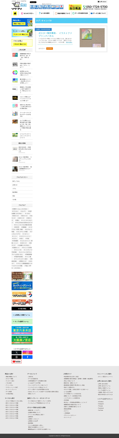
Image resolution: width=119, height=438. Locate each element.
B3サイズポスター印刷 (12, 409)
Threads (100, 406)
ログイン (66, 411)
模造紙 (24, 227)
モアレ (15, 238)
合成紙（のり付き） (24, 245)
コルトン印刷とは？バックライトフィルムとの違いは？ (25, 98)
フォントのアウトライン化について (38, 385)
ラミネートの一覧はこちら (21, 34)
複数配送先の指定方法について (72, 404)
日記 (13, 196)
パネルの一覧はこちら (20, 44)
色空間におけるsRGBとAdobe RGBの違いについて (25, 73)
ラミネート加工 (10, 381)
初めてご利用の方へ (69, 387)
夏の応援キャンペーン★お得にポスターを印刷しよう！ (25, 81)
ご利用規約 (67, 413)
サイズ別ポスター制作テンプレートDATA (39, 401)
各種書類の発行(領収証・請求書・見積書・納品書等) (78, 378)
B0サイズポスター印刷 (12, 403)
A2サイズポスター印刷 (12, 416)
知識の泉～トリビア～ (34, 410)
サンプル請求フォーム (22, 321)
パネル (28, 213)
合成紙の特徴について (34, 412)
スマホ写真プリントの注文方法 (72, 393)
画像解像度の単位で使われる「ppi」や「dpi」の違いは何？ (25, 56)
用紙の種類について (11, 376)
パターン (26, 234)
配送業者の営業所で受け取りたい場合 (74, 385)
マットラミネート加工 (21, 259)
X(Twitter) (100, 401)
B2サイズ (15, 215)
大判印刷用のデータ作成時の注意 (37, 381)
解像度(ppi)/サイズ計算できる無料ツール (39, 429)
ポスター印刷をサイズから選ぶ (14, 401)
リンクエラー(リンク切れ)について (37, 387)
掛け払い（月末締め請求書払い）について (75, 402)
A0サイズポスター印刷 (12, 411)
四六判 (17, 227)
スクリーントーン (25, 236)
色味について (31, 393)
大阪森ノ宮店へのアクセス (105, 392)
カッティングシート (11, 389)
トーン (15, 236)
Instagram (101, 403)
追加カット (16, 247)
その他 (14, 199)
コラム (14, 188)
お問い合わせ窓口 (103, 383)
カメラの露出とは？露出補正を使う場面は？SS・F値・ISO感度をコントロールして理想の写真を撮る (25, 125)
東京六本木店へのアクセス (105, 394)
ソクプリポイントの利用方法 (72, 398)
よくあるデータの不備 (34, 383)
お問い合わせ (103, 1)
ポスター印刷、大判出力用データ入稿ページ (76, 389)
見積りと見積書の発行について (72, 406)
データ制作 (9, 391)
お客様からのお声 (33, 421)
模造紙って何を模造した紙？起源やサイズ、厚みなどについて (25, 89)
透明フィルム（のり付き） (20, 209)
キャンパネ (18, 250)
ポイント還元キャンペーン (105, 376)
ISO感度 (15, 240)
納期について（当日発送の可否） (73, 396)
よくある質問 (67, 391)
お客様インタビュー (33, 419)
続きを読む (69, 42)
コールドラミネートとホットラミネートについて (25, 135)
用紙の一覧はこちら (19, 23)
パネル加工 (9, 383)
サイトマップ (67, 417)
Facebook (101, 408)
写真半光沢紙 (19, 256)
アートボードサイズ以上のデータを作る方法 (25, 114)
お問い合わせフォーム (104, 386)
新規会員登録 (67, 409)
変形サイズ (23, 261)
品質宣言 (30, 416)
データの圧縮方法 (33, 378)
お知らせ (14, 185)
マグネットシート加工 (12, 387)
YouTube (100, 410)
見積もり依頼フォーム (104, 388)
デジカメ (15, 211)
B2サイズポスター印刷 (12, 407)
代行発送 (66, 400)
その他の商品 (22, 308)
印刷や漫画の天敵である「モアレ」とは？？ (25, 65)
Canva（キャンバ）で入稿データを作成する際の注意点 (43, 391)
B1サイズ (24, 215)
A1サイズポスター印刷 (12, 414)
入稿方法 (30, 376)
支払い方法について (69, 381)
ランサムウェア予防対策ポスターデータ (39, 403)
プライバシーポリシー (70, 415)
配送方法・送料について (70, 383)
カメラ (24, 211)
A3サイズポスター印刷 (12, 418)
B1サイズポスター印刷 (12, 405)
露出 (17, 220)
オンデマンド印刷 (22, 231)
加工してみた (16, 181)
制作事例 (49, 48)
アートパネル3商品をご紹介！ (36, 414)
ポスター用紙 (9, 378)
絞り (22, 238)
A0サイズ (21, 218)
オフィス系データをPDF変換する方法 (38, 389)
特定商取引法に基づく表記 (71, 376)
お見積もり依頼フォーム (22, 315)
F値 (28, 238)
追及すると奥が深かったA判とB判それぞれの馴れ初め (25, 106)
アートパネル (9, 385)
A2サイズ (23, 243)
